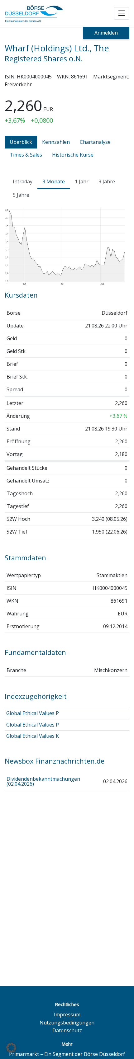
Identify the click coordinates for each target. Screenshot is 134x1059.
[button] (11, 1048)
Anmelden (106, 32)
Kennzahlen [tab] (56, 142)
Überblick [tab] (21, 142)
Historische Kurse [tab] (72, 154)
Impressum (67, 1014)
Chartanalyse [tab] (95, 142)
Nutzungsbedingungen (67, 1022)
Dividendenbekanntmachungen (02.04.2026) (43, 781)
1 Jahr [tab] (82, 181)
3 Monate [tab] (53, 181)
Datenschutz (67, 1030)
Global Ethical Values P (32, 713)
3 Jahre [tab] (106, 181)
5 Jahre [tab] (21, 194)
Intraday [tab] (22, 181)
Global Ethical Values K (32, 735)
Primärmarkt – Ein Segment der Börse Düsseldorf (67, 1054)
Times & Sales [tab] (26, 154)
